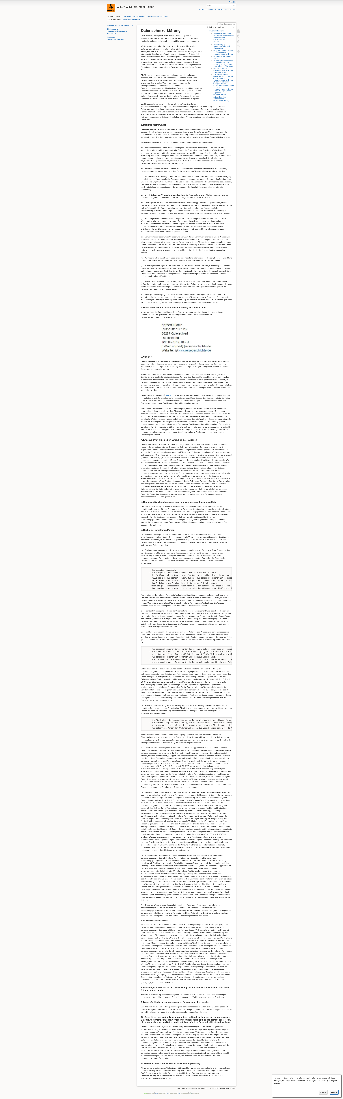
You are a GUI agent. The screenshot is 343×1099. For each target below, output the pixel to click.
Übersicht (232, 9)
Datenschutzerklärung (158, 17)
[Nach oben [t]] (239, 51)
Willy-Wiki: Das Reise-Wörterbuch (136, 17)
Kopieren (226, 569)
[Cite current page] (239, 46)
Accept (334, 1092)
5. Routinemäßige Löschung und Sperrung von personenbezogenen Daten (223, 52)
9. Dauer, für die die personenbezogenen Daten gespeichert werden (223, 70)
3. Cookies (216, 42)
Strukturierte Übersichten (117, 31)
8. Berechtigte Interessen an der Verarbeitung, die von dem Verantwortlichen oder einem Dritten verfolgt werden (223, 63)
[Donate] (149, 1093)
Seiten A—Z (111, 34)
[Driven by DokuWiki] (193, 1093)
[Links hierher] (239, 41)
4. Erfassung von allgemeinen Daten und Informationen (221, 46)
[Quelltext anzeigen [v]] (239, 30)
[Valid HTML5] (171, 1093)
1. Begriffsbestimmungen (222, 33)
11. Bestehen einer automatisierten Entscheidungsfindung (221, 99)
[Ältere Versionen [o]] (239, 36)
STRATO (169, 395)
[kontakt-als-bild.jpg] (186, 337)
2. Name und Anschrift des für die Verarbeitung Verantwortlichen (223, 37)
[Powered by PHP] (160, 1093)
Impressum (111, 37)
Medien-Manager (221, 9)
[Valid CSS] (182, 1093)
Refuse (323, 1092)
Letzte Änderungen (206, 9)
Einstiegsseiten (113, 29)
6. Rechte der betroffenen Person (222, 57)
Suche (234, 6)
